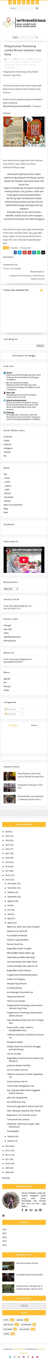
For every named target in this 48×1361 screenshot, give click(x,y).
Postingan (11, 709)
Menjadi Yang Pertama (17, 983)
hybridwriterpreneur (12, 637)
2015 (7, 879)
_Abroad (7, 493)
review (32, 64)
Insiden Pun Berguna (16, 979)
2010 (7, 1163)
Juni (9, 909)
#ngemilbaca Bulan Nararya (19, 970)
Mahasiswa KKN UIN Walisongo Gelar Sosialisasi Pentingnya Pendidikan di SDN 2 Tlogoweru (23, 387)
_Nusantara (8, 497)
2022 (7, 849)
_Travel (7, 478)
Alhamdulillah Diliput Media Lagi (20, 953)
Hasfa (9, 372)
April (9, 918)
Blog (6, 508)
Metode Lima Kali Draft (17, 931)
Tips (5, 474)
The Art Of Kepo (14, 1053)
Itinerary (7, 686)
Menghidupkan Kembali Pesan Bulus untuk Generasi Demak (21, 396)
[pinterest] (37, 2)
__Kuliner (7, 485)
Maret (10, 922)
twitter (7, 440)
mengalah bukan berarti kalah (29, 1274)
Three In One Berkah (16, 1001)
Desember (12, 883)
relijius (18, 64)
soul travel (24, 1329)
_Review (7, 501)
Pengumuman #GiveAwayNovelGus (22, 975)
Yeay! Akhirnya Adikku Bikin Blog (21, 957)
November (12, 888)
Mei (9, 914)
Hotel (6, 1320)
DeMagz (10, 412)
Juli (8, 905)
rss (5, 456)
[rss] (28, 2)
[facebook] (14, 2)
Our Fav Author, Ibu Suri (17, 1070)
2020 (7, 857)
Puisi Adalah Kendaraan (17, 935)
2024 (7, 840)
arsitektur (8, 1325)
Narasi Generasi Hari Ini (17, 1081)
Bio (5, 682)
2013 (7, 1150)
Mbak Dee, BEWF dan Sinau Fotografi (23, 926)
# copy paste (25, 248)
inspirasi (27, 62)
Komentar (11, 714)
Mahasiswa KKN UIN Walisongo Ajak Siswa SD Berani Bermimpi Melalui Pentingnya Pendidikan (23, 377)
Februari (11, 1136)
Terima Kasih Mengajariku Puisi (20, 1086)
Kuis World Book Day (16, 1102)
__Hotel (7, 482)
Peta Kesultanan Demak (27, 1263)
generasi (19, 62)
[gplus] (19, 2)
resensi (25, 64)
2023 (7, 844)
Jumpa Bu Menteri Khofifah (18, 1065)
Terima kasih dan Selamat (18, 1119)
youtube (7, 452)
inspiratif (35, 62)
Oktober (11, 892)
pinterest (7, 444)
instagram (8, 448)
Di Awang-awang (14, 988)
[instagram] (23, 2)
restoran (8, 1329)
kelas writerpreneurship (34, 725)
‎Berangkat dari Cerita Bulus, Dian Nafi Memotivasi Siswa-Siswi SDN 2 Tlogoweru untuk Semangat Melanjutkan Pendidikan (23, 417)
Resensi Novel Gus (15, 944)
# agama (14, 248)
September (12, 896)
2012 (7, 1155)
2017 (7, 871)
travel (6, 1334)
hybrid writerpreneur (16, 400)
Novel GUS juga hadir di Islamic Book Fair (25, 1106)
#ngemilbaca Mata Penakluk (19, 948)
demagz (7, 625)
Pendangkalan (13, 1131)
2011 (7, 1159)
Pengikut (13, 725)
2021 (7, 853)
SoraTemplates (18, 1349)
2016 (7, 875)
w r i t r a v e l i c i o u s (17, 382)
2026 (7, 831)
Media (6, 690)
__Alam (7, 489)
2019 (7, 862)
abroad (20, 1320)
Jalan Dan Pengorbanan (17, 1097)
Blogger (32, 355)
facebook (8, 436)
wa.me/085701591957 (13, 662)
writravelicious (10, 640)
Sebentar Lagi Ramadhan (18, 939)
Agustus (11, 901)
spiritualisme (10, 67)
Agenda (7, 678)
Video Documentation (13, 504)
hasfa (6, 633)
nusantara (26, 1325)
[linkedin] (36, 1210)
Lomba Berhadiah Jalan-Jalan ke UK (22, 966)
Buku (6, 512)
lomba (7, 64)
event (12, 62)
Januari (10, 1141)
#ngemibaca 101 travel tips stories (22, 1115)
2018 (7, 866)
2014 (7, 1146)
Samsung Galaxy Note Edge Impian (22, 961)
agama (34, 59)
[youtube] (32, 2)
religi (13, 64)
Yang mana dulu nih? (16, 996)
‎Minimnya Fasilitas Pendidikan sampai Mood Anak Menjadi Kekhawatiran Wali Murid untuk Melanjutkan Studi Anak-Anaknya (22, 406)
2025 (7, 836)
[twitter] (10, 2)
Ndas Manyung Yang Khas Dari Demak (24, 1110)
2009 (7, 1168)
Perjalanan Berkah (15, 1042)
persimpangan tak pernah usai (20, 992)
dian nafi (10, 392)
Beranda (6, 1178)
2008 (7, 1172)
